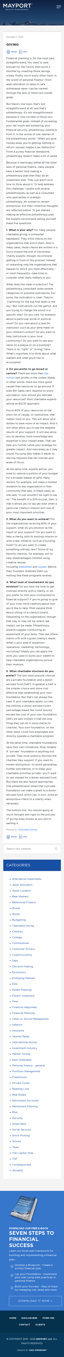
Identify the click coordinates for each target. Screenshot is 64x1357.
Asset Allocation (22, 885)
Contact (24, 1325)
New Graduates (22, 1060)
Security (17, 1118)
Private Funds (21, 1083)
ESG (14, 984)
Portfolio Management (26, 1071)
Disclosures (29, 1318)
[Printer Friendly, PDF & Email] (17, 52)
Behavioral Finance (24, 902)
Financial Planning (23, 1013)
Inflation (17, 1025)
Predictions (19, 1077)
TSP (14, 1159)
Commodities (20, 943)
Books (16, 914)
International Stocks (24, 1042)
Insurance (18, 1030)
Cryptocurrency (22, 955)
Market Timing (21, 1054)
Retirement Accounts (25, 1100)
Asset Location (21, 890)
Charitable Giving (27, 830)
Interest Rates (20, 1036)
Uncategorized (21, 1164)
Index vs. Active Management (30, 1019)
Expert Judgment (23, 995)
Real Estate (19, 1094)
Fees (15, 1001)
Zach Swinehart (38, 1350)
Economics (19, 972)
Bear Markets (20, 896)
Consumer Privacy (23, 949)
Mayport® (18, 6)
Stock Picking (21, 1135)
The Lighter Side (22, 1153)
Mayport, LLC (44, 1339)
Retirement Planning (25, 1106)
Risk (14, 1112)
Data (15, 960)
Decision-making (22, 966)
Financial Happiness (24, 1007)
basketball (25, 567)
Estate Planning (22, 990)
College (17, 937)
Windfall (17, 1170)
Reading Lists (20, 1089)
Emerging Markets (23, 978)
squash (42, 567)
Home (13, 1318)
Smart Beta (19, 1124)
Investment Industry (24, 1048)
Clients (40, 1325)
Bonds (16, 908)
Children (17, 931)
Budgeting (19, 920)
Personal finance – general (28, 1065)
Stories (16, 1141)
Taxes (15, 1147)
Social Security (21, 1129)
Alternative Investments (27, 879)
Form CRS (48, 1318)
